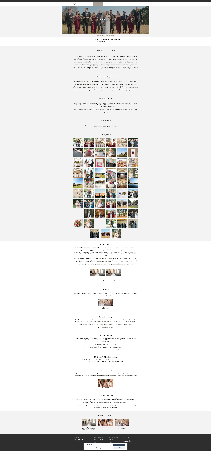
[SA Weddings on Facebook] (114, 1)
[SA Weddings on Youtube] (121, 1)
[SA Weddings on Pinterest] (116, 1)
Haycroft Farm (105, 307)
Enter (95, 442)
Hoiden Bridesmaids (105, 387)
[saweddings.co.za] (75, 4)
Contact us (125, 3)
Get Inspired (88, 3)
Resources (118, 3)
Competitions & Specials (109, 3)
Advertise (110, 442)
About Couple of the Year (98, 439)
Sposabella (89, 427)
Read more (105, 448)
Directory (132, 3)
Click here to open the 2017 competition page (105, 41)
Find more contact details (127, 441)
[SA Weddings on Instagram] (118, 1)
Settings (119, 447)
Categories (111, 439)
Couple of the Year (97, 3)
